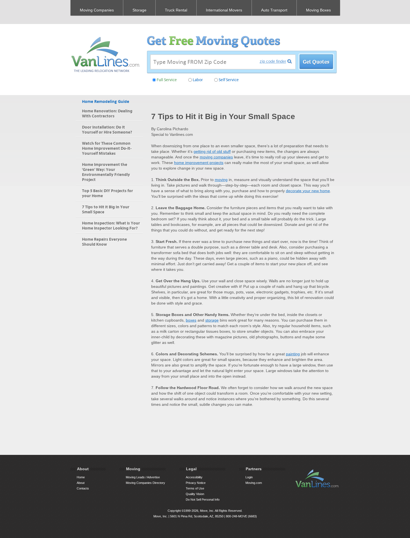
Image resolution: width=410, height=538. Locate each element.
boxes (191, 320)
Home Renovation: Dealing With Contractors (107, 114)
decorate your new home (308, 191)
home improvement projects (198, 162)
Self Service (229, 80)
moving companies (216, 157)
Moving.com (253, 482)
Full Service (167, 80)
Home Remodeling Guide (105, 101)
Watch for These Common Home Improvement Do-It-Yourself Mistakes (107, 148)
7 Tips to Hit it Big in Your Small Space (105, 209)
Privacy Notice (196, 482)
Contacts (83, 488)
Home (81, 477)
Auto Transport (274, 10)
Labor (198, 80)
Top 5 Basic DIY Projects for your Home (107, 193)
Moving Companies (97, 10)
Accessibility (194, 477)
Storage (139, 10)
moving (221, 179)
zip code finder (273, 61)
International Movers (224, 10)
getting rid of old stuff (212, 151)
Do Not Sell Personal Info (203, 499)
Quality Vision (195, 494)
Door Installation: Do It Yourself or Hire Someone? (107, 130)
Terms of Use (195, 488)
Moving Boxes (318, 10)
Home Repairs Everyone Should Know (104, 242)
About (81, 482)
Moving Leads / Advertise (143, 477)
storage (212, 320)
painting (293, 354)
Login (249, 477)
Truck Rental (176, 10)
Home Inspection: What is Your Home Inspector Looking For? (111, 226)
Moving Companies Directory (145, 482)
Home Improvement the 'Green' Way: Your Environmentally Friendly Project (106, 172)
